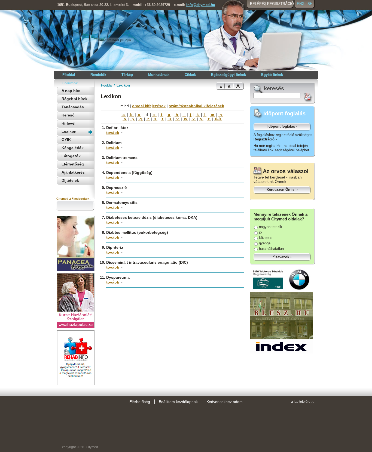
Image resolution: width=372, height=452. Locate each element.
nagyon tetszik (270, 227)
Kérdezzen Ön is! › (282, 189)
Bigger (229, 86)
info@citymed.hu (200, 5)
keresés (274, 88)
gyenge (264, 243)
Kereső (68, 115)
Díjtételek (70, 180)
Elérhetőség (73, 164)
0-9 (218, 119)
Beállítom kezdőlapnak (178, 401)
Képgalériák (73, 148)
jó (260, 232)
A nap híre (71, 90)
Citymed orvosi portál (83, 40)
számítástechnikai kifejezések (196, 106)
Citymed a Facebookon (73, 198)
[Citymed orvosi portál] (114, 60)
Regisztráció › (265, 139)
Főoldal (106, 85)
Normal (220, 86)
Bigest (239, 86)
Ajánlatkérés (73, 172)
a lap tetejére (300, 402)
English (304, 4)
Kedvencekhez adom (224, 401)
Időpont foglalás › (282, 126)
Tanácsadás (73, 107)
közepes (265, 238)
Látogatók (71, 156)
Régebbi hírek (74, 99)
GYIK (66, 139)
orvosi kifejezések (149, 106)
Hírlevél (68, 123)
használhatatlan (271, 249)
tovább (112, 132)
